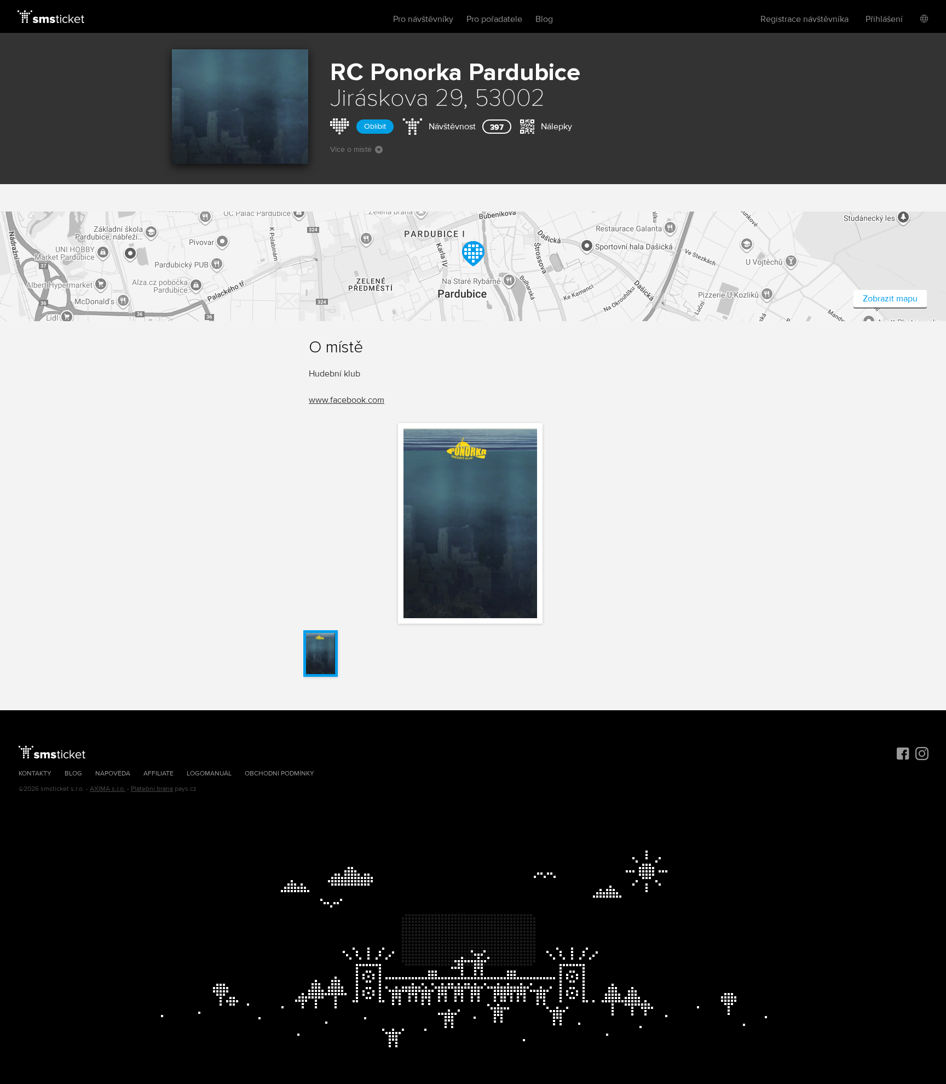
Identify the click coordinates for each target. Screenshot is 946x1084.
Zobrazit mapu (890, 298)
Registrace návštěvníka (804, 19)
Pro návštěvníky (423, 19)
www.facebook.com (346, 400)
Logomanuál (209, 773)
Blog (544, 19)
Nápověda (112, 773)
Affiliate (158, 773)
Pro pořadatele (494, 19)
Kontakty (35, 773)
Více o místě (351, 149)
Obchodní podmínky (279, 773)
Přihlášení (884, 19)
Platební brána (152, 789)
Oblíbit (375, 126)
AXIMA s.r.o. (107, 789)
